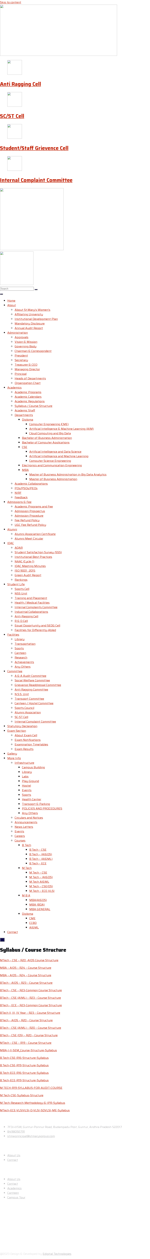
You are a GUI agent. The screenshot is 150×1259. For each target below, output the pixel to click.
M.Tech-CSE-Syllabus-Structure (21, 1095)
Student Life (16, 584)
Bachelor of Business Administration (47, 438)
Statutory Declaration (22, 726)
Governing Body (25, 346)
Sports (19, 648)
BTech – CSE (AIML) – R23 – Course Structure (30, 997)
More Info (14, 758)
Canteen (20, 653)
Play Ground (30, 781)
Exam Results (24, 749)
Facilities (13, 634)
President (21, 355)
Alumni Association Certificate (35, 534)
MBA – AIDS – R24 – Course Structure (25, 967)
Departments (24, 415)
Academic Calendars (28, 396)
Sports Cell (22, 589)
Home (11, 300)
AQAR (19, 547)
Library (20, 639)
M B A (26, 895)
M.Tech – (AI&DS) (41, 877)
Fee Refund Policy (27, 520)
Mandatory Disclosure (30, 323)
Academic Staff (25, 410)
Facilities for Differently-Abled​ (35, 630)
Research (21, 657)
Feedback (21, 497)
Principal (21, 374)
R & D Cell (21, 621)
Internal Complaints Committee (36, 607)
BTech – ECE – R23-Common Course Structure (31, 1005)
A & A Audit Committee (30, 676)
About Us (13, 1155)
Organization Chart (28, 383)
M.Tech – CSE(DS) (41, 886)
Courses (20, 840)
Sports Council (24, 708)
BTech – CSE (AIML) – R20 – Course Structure (30, 1027)
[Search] (36, 289)
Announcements (26, 822)
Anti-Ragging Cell (26, 616)
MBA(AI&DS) (38, 900)
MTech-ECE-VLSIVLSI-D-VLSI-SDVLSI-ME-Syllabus (35, 1110)
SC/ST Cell (12, 116)
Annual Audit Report (29, 328)
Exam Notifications (28, 740)
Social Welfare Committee (32, 680)
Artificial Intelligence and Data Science (55, 451)
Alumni (12, 529)
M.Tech (27, 868)
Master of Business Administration (53, 479)
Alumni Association (28, 712)
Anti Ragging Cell (20, 84)
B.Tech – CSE (37, 849)
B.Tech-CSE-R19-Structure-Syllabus (24, 1065)
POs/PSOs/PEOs (26, 488)
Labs (25, 776)
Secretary (21, 360)
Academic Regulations (30, 401)
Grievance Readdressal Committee (38, 685)
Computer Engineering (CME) (49, 424)
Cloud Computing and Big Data (50, 433)
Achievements (24, 662)
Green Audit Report (28, 575)
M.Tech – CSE (38, 872)
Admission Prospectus (30, 511)
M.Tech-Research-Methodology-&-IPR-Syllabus (32, 1103)
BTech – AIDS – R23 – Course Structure (26, 982)
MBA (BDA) (37, 904)
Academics (14, 387)
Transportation (25, 643)
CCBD (33, 923)
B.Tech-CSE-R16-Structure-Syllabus (24, 1057)
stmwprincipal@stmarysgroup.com (31, 1136)
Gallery (12, 753)
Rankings (21, 579)
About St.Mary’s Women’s (32, 309)
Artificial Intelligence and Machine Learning (58, 456)
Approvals (21, 337)
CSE (24, 447)
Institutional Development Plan (36, 319)
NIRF (18, 492)
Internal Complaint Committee (36, 180)
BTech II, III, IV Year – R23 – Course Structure (30, 1012)
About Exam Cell (26, 735)
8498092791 (16, 1131)
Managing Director (27, 369)
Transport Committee (29, 698)
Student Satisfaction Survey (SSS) (38, 552)
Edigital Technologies (57, 1253)
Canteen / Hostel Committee (34, 703)
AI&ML (34, 927)
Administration (17, 332)
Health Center (31, 799)
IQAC (10, 543)
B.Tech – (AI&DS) (40, 854)
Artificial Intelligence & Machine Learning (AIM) (61, 428)
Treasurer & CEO (26, 364)
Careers (20, 836)
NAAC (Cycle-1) (24, 561)
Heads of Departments (30, 378)
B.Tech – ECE (37, 863)
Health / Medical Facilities (32, 602)
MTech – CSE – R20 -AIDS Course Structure (29, 960)
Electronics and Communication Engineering (52, 465)
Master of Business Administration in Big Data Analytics (67, 474)
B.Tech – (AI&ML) (40, 859)
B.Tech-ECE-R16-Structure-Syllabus (24, 1072)
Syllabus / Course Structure (33, 406)
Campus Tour (16, 1197)
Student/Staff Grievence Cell (34, 148)
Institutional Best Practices (33, 557)
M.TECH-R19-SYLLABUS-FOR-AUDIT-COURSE (31, 1087)
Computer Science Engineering (50, 460)
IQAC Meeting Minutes (30, 566)
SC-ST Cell (21, 717)
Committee (14, 671)
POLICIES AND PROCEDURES (42, 808)
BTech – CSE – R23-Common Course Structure (31, 990)
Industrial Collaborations (31, 611)
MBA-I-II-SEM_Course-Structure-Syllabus (28, 1050)
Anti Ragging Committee (31, 689)
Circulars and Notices (29, 817)
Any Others (23, 666)
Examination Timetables (31, 744)
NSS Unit (21, 593)
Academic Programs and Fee (34, 506)
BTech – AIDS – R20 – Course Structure (26, 1020)
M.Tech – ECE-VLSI (42, 891)
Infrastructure (24, 762)
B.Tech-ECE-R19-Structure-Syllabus (24, 1080)
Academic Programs (28, 392)
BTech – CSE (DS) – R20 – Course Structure (29, 1035)
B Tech (26, 845)
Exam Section (16, 730)
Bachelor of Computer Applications (46, 442)
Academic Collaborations (31, 483)
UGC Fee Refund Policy (30, 525)
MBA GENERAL (39, 909)
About (11, 305)
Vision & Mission (26, 342)
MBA (25, 470)
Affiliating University (29, 314)
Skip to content (10, 2)
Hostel (26, 785)
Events (26, 790)
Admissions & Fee (19, 502)
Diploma (27, 419)
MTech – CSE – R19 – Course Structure (25, 1042)
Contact (12, 932)
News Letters (24, 827)
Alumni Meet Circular (29, 538)
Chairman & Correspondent (33, 351)
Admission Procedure (29, 515)
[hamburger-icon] (1, 294)
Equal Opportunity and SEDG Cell (37, 625)
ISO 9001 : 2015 (25, 570)
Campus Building (33, 767)
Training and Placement (31, 598)
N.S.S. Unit (22, 694)
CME (32, 918)
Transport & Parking (36, 804)
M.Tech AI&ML (39, 881)
